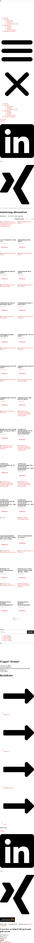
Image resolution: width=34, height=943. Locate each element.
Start (1, 208)
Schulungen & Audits (12, 23)
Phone (2, 936)
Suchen (2, 629)
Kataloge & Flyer (11, 29)
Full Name (3, 935)
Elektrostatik (10, 21)
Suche (30, 632)
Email (1, 938)
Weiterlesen (4, 247)
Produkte (9, 28)
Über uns (5, 18)
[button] (17, 67)
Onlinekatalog (7, 25)
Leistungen (6, 19)
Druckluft (9, 22)
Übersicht (9, 26)
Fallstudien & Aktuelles (9, 31)
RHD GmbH (20, 471)
